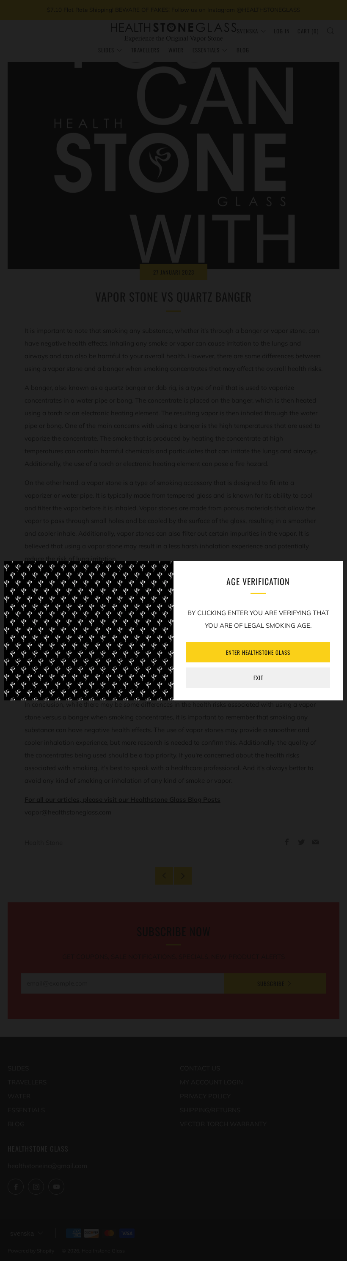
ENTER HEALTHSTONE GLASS (258, 652)
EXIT (258, 677)
